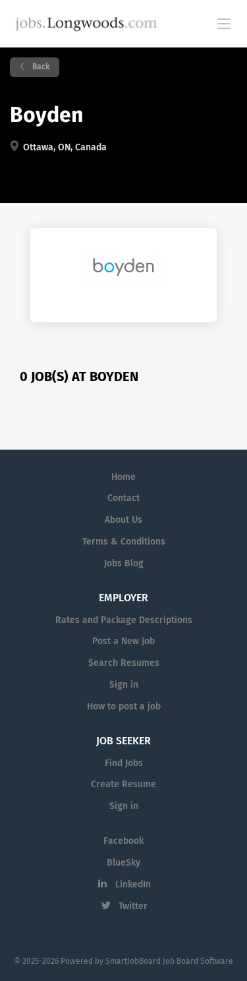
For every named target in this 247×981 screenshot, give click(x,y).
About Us (123, 520)
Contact (123, 498)
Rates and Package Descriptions (123, 620)
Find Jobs (124, 763)
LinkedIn (133, 884)
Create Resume (123, 784)
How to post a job (124, 706)
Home (123, 477)
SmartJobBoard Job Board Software (169, 962)
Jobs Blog (124, 563)
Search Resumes (123, 663)
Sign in (123, 685)
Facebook (123, 841)
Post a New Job (123, 641)
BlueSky (123, 863)
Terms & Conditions (123, 542)
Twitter (133, 906)
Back (39, 67)
